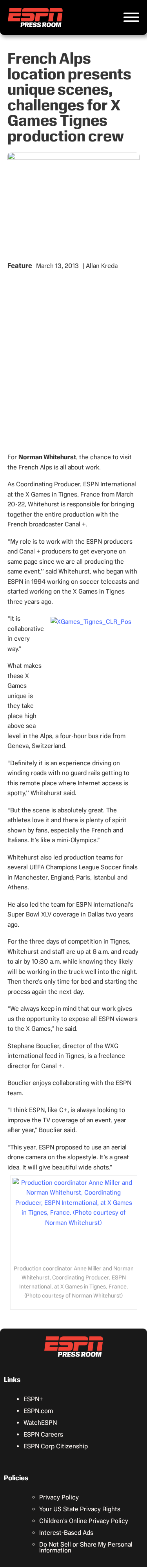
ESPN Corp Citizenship (56, 1446)
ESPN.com (38, 1411)
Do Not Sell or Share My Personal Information (85, 1547)
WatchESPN (40, 1422)
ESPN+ (33, 1399)
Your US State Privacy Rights (79, 1509)
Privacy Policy (59, 1497)
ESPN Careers (43, 1434)
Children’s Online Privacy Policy (83, 1521)
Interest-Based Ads (66, 1532)
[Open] (131, 17)
